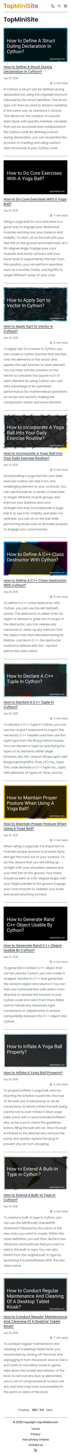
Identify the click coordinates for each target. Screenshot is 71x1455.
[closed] (66, 6)
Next (50, 1410)
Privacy (35, 1434)
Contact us (35, 1445)
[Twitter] (35, 1450)
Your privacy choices (35, 1439)
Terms (35, 1429)
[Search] (59, 6)
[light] (53, 6)
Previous (23, 1410)
